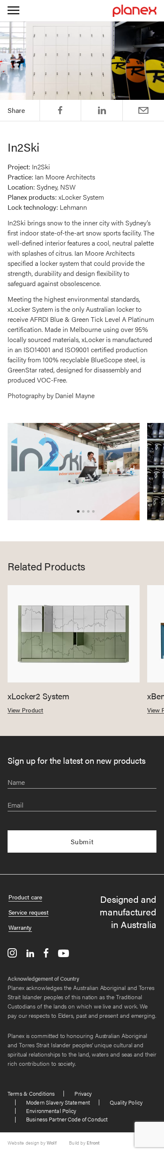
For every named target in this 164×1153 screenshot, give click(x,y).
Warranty (20, 927)
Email (143, 110)
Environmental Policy (51, 1111)
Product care (25, 897)
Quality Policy (126, 1102)
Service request (28, 912)
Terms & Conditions (31, 1093)
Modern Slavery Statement (58, 1102)
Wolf (51, 1143)
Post (102, 110)
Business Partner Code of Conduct (67, 1119)
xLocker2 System (38, 696)
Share (60, 110)
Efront (93, 1143)
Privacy (83, 1093)
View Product (25, 710)
